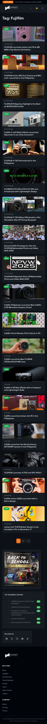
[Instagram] (17, 639)
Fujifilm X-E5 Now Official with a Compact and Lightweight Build (22, 388)
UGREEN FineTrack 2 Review (20, 607)
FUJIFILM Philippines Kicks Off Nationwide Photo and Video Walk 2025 (22, 277)
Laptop (4, 693)
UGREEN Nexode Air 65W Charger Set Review (22, 602)
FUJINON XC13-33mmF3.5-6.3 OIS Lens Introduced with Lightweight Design (21, 190)
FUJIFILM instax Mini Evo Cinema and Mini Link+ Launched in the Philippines (22, 76)
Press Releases (7, 680)
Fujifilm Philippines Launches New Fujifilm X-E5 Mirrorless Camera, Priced (22, 306)
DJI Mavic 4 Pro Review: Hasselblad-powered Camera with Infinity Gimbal (23, 613)
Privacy (4, 711)
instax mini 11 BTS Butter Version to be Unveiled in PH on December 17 (21, 528)
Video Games (7, 690)
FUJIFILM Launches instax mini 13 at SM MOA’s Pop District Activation (22, 48)
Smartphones (7, 677)
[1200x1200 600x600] (21, 585)
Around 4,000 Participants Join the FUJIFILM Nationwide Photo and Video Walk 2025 (21, 248)
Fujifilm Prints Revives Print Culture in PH (22, 333)
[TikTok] (27, 639)
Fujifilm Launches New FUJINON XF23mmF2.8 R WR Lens (18, 360)
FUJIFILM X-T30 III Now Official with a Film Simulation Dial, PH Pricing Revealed (22, 218)
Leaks (4, 687)
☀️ (37, 8)
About (4, 704)
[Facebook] (6, 639)
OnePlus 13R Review (18, 619)
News (4, 670)
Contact (5, 707)
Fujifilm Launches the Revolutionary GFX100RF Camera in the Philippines (20, 445)
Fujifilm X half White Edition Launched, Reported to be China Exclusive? (21, 133)
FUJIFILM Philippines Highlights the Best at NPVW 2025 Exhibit (22, 105)
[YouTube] (22, 639)
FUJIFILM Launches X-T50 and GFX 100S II (22, 472)
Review (4, 684)
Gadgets (5, 674)
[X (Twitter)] (12, 639)
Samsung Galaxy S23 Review (21, 622)
